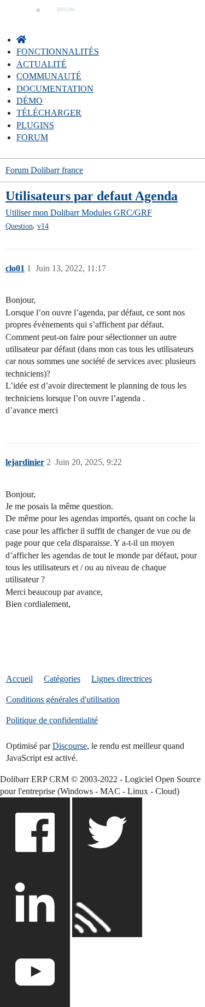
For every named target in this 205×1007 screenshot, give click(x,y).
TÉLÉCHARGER (48, 112)
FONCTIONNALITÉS (57, 51)
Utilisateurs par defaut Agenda (91, 195)
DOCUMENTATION (54, 88)
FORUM (32, 137)
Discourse (69, 745)
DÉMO (29, 100)
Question (19, 226)
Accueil (19, 678)
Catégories (62, 678)
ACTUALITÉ (41, 64)
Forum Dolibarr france (44, 170)
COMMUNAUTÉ (48, 76)
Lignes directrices (121, 678)
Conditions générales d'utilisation (63, 699)
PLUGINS (35, 125)
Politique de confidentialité (52, 720)
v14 (43, 226)
